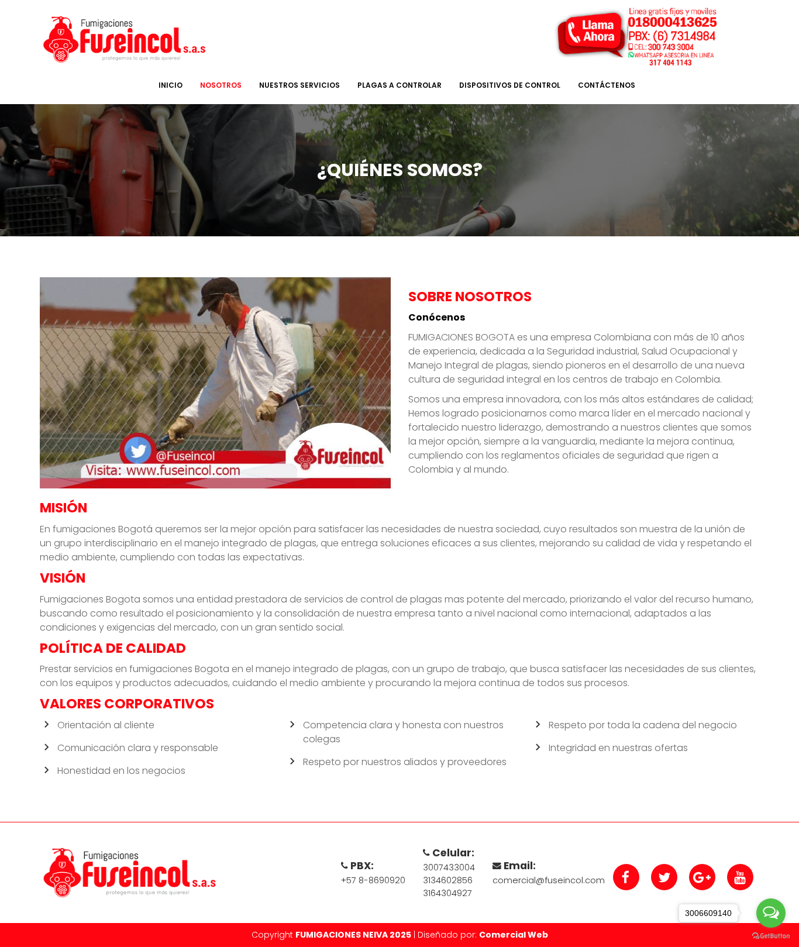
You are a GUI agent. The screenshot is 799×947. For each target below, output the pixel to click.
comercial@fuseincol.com (549, 880)
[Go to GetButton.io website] (771, 935)
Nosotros (221, 85)
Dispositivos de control (509, 85)
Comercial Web (513, 935)
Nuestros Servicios (299, 85)
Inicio (170, 85)
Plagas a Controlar (399, 85)
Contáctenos (606, 85)
